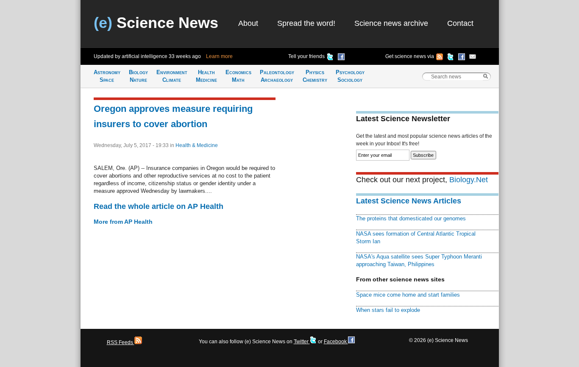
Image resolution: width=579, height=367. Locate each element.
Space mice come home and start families (408, 295)
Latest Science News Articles (408, 201)
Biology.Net (468, 179)
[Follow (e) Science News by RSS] (439, 58)
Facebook (336, 342)
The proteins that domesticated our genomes (411, 218)
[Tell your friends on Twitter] (330, 58)
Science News (156, 22)
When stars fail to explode (388, 310)
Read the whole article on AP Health (158, 206)
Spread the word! (306, 23)
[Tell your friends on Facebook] (341, 58)
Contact (460, 23)
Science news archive (391, 23)
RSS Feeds (120, 342)
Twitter (302, 342)
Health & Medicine (196, 145)
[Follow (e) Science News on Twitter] (450, 58)
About (248, 23)
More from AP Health (123, 221)
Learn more (219, 56)
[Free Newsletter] (472, 58)
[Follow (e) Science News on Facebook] (461, 58)
